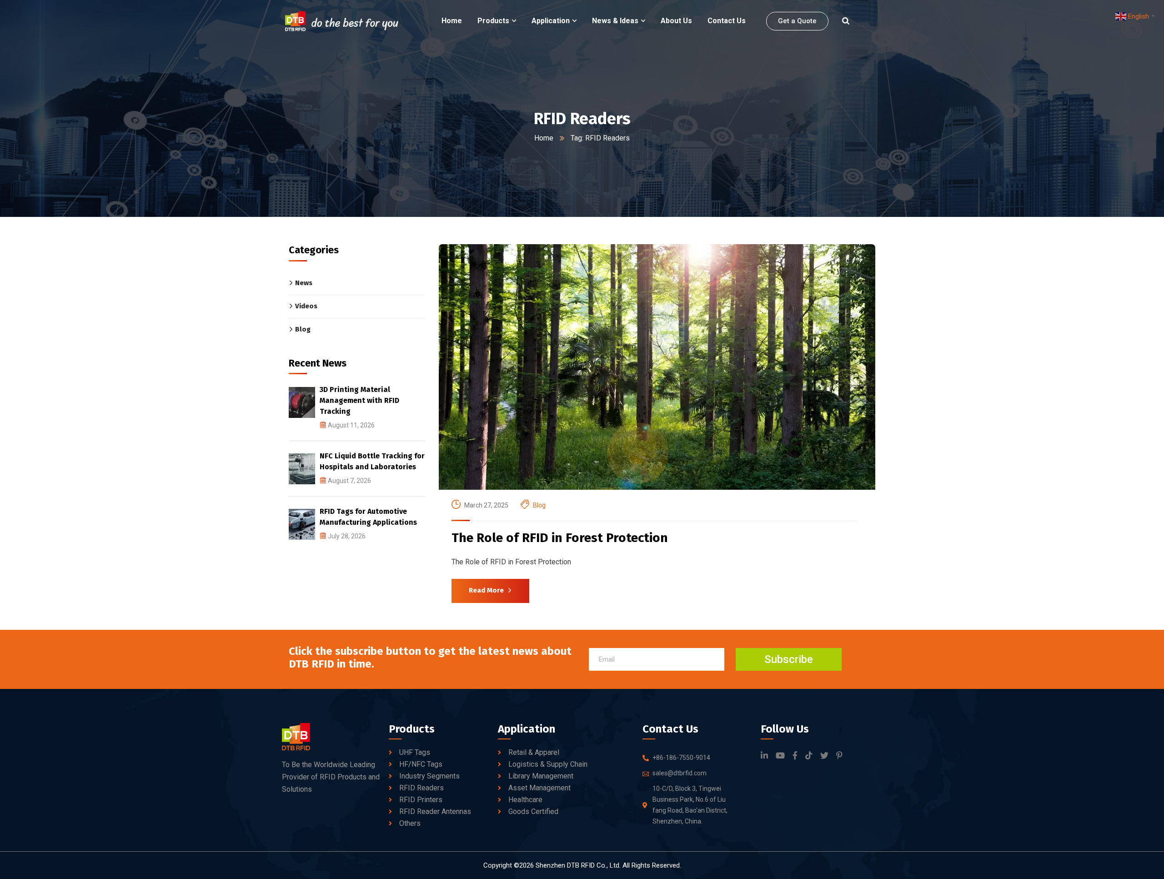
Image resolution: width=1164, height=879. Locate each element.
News (303, 283)
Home (543, 138)
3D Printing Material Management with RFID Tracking (359, 400)
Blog (539, 505)
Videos (306, 306)
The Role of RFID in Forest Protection (560, 537)
